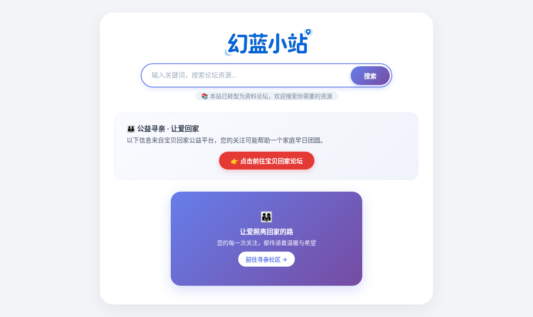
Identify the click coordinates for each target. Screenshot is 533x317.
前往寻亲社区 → (266, 259)
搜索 (370, 76)
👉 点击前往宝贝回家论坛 (267, 161)
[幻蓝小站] (266, 43)
